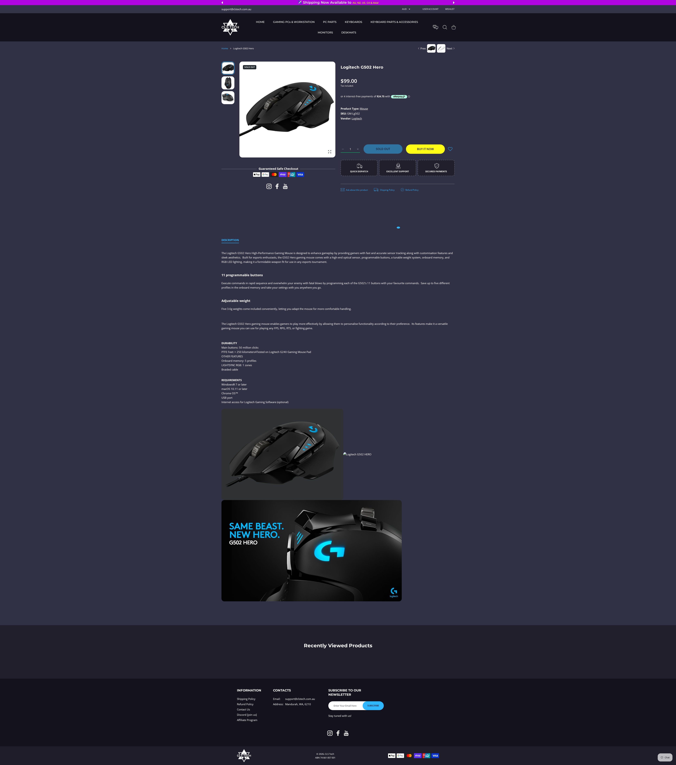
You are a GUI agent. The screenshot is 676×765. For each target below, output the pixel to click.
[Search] (444, 27)
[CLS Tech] (230, 27)
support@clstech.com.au (300, 699)
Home (224, 48)
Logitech (357, 118)
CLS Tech (329, 753)
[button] (222, 2)
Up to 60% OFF (348, 2)
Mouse (364, 108)
